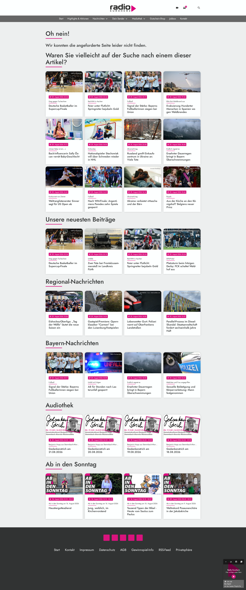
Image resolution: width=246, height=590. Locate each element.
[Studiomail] (63, 7)
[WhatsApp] (48, 7)
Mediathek (137, 18)
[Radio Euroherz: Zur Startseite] (123, 8)
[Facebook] (53, 7)
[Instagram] (58, 7)
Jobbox (172, 18)
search (198, 7)
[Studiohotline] (68, 7)
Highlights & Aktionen (78, 18)
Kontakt (183, 18)
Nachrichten (99, 18)
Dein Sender (118, 18)
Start (61, 18)
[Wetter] (191, 7)
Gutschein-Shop (157, 18)
